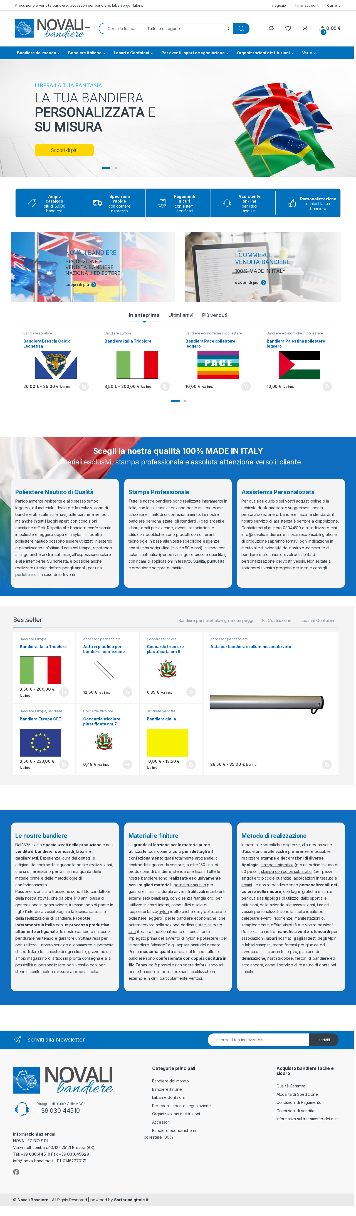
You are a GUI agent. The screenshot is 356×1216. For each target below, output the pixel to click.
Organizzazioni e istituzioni (263, 52)
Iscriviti (324, 1039)
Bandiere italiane (85, 52)
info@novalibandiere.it (261, 534)
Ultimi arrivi (180, 315)
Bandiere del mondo (36, 52)
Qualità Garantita (291, 1086)
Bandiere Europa (118, 333)
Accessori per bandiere (102, 639)
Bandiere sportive (37, 333)
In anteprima (144, 315)
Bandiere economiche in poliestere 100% (214, 335)
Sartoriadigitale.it (131, 1199)
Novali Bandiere (33, 1199)
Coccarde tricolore (162, 639)
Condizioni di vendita (295, 1110)
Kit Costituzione (276, 620)
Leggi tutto (127, 764)
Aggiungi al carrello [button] (243, 386)
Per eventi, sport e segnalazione (193, 52)
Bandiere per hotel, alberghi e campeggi (215, 620)
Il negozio (278, 5)
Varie (307, 52)
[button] (175, 401)
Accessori (161, 1122)
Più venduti (214, 315)
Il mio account (306, 5)
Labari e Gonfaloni (131, 52)
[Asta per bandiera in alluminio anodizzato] (271, 704)
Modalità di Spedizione (297, 1094)
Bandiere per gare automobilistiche (161, 713)
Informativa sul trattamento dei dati (307, 1118)
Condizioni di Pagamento (299, 1102)
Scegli (83, 386)
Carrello (334, 5)
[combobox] (121, 28)
